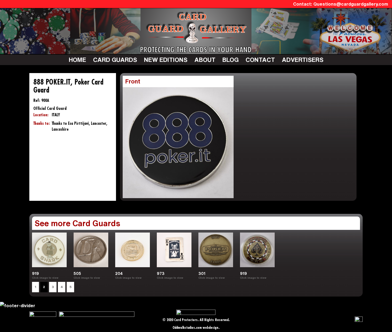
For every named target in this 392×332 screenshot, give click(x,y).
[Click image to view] (60, 277)
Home (77, 60)
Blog (230, 60)
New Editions (165, 60)
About (204, 60)
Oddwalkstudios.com (187, 328)
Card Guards (115, 60)
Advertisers (302, 60)
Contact (260, 60)
